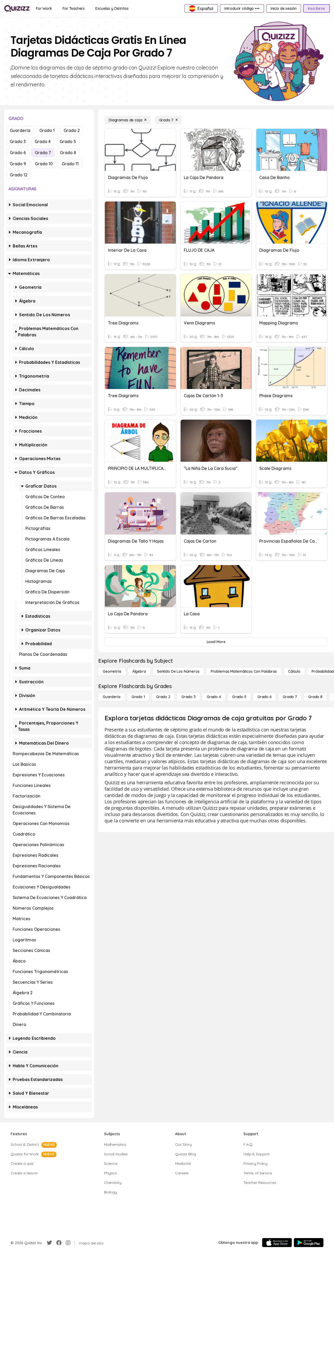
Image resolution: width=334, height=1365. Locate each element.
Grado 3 (18, 141)
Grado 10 (44, 163)
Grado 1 (47, 130)
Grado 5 (68, 141)
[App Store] (277, 1242)
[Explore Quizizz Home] (17, 8)
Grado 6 (18, 152)
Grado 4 (43, 141)
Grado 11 (70, 163)
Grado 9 (18, 163)
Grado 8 (68, 152)
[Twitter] (49, 1243)
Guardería (20, 130)
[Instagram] (68, 1243)
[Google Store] (308, 1242)
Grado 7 (43, 152)
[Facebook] (59, 1243)
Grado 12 (18, 174)
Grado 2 (72, 130)
